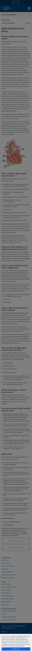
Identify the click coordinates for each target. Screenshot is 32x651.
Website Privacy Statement (17, 645)
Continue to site (16, 649)
